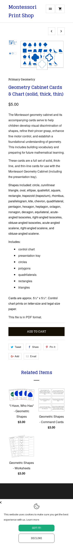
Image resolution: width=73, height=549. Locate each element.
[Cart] (60, 9)
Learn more (32, 519)
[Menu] (50, 9)
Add (17, 356)
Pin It (52, 347)
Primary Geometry (21, 79)
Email (33, 356)
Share (35, 347)
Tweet (18, 347)
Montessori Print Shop (22, 11)
